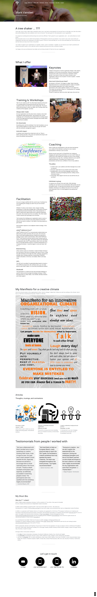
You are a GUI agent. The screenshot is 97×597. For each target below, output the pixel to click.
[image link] (23, 561)
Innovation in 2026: (20, 425)
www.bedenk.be (55, 515)
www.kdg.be (46, 514)
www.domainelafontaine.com (22, 522)
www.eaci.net (72, 512)
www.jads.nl (36, 517)
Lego (45, 521)
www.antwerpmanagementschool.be (24, 515)
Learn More (7, 589)
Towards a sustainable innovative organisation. (46, 426)
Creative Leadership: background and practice (69, 426)
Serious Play (50, 521)
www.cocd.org (35, 508)
